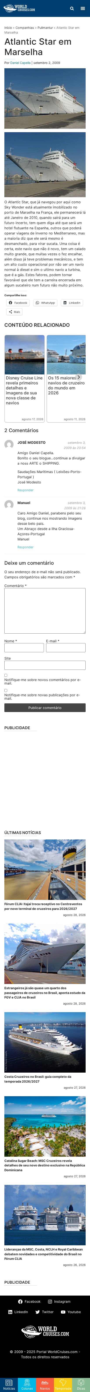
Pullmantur (45, 27)
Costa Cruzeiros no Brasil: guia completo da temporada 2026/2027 (37, 1079)
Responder (25, 490)
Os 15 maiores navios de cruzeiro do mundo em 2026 (66, 385)
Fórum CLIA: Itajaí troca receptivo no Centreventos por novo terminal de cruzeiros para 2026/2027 (43, 906)
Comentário (15, 585)
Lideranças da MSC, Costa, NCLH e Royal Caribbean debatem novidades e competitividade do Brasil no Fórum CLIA (43, 1253)
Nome (10, 641)
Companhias (25, 27)
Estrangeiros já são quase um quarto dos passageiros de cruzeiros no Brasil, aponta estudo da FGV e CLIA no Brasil (44, 992)
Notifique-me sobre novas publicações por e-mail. (42, 696)
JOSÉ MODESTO (31, 442)
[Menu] (83, 8)
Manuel (23, 503)
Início (8, 27)
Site (7, 658)
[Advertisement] (45, 779)
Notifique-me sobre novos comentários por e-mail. (42, 681)
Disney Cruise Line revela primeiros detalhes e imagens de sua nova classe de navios (24, 390)
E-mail (52, 641)
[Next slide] (78, 377)
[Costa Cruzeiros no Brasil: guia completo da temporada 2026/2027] (45, 1042)
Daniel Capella (20, 63)
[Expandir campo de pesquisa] (72, 8)
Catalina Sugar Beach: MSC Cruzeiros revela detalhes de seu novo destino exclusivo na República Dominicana (44, 1165)
